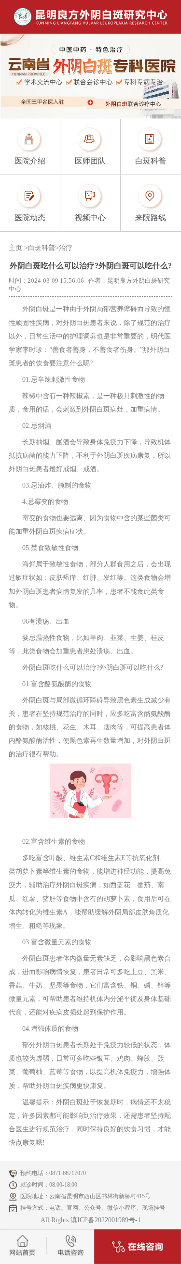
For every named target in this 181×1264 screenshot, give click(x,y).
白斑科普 (41, 247)
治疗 (65, 247)
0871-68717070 (67, 1173)
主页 (15, 247)
